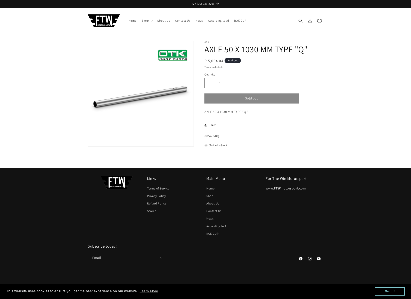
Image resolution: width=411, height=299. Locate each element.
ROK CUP (212, 233)
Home (210, 188)
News (210, 218)
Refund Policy (156, 203)
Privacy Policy (156, 196)
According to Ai (216, 226)
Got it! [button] (390, 291)
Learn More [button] (149, 291)
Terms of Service (158, 188)
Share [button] (213, 125)
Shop (209, 196)
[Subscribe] (160, 258)
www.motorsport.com (286, 188)
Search (151, 211)
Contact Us (214, 211)
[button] (147, 20)
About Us (212, 203)
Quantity (209, 74)
